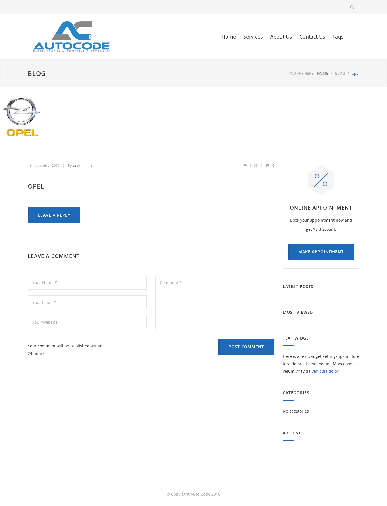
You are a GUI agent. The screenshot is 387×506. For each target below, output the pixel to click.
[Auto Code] (71, 36)
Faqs (338, 36)
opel (36, 186)
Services (253, 36)
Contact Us (312, 36)
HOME (322, 73)
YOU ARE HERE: (301, 73)
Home (229, 36)
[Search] (352, 7)
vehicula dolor (325, 371)
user (76, 165)
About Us (281, 36)
